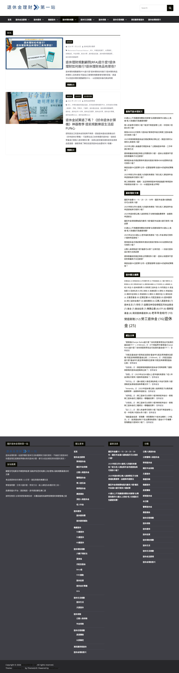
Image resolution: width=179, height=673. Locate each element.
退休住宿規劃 (118, 19)
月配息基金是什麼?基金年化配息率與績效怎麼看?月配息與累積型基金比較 (148, 360)
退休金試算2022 (71, 115)
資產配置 (154, 291)
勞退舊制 (144, 294)
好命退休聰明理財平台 (97, 105)
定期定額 (145, 297)
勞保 (139, 304)
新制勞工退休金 (152, 287)
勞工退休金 (152, 319)
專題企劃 (153, 308)
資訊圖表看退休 (137, 19)
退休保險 (102, 19)
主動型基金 (133, 297)
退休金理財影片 (154, 19)
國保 (152, 294)
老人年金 (128, 287)
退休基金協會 (93, 54)
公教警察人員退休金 (151, 457)
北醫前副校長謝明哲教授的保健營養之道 (50, 496)
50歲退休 (80, 531)
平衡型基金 (156, 281)
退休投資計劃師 (89, 46)
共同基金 (164, 287)
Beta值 (79, 569)
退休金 (68, 111)
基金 (130, 308)
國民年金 (160, 294)
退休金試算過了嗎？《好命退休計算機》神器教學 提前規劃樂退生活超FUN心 (91, 124)
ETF (162, 308)
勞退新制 (132, 319)
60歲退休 (80, 542)
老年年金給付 (162, 313)
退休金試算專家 (89, 101)
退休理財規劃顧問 (72, 57)
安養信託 (69, 54)
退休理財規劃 (68, 19)
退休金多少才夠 (77, 111)
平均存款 (160, 284)
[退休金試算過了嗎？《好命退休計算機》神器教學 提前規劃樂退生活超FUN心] (34, 108)
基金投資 (140, 308)
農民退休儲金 (150, 284)
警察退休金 (81, 477)
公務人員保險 (81, 618)
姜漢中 (69, 108)
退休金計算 (99, 111)
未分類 (145, 501)
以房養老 (108, 50)
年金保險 (76, 54)
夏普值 (127, 284)
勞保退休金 (137, 281)
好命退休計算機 (111, 105)
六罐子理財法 (167, 281)
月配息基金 (157, 297)
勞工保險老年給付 (138, 284)
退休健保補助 (81, 521)
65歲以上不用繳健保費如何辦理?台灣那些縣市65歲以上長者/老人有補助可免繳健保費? (123, 496)
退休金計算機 (109, 111)
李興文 (79, 108)
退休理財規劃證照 (106, 54)
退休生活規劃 (86, 19)
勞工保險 (144, 291)
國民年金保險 (133, 294)
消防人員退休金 (82, 499)
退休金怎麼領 (21, 19)
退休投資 (69, 42)
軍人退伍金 (81, 483)
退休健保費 (139, 287)
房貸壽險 (80, 634)
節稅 (162, 291)
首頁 (9, 19)
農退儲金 (80, 494)
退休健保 (37, 19)
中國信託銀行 (99, 50)
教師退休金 (81, 488)
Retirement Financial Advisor (78, 50)
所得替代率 (146, 281)
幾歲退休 (51, 19)
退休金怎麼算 (89, 111)
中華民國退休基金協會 (80, 105)
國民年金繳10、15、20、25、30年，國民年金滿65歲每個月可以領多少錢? (123, 454)
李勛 (74, 108)
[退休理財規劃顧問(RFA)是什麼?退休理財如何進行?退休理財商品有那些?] (34, 53)
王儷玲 (85, 108)
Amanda (129, 388)
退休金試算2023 (84, 115)
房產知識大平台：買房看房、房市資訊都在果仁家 (26, 490)
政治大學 (84, 54)
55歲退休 (80, 537)
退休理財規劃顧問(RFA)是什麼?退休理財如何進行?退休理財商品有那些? (91, 64)
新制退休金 (147, 496)
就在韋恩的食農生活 (39, 479)
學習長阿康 (10, 485)
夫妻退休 (80, 607)
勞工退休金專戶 (135, 301)
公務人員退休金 (164, 300)
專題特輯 (146, 479)
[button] (28, 19)
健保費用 (149, 301)
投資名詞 (135, 291)
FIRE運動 (80, 575)
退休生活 (130, 304)
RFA (91, 50)
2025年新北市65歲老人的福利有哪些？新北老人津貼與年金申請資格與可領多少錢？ (123, 466)
